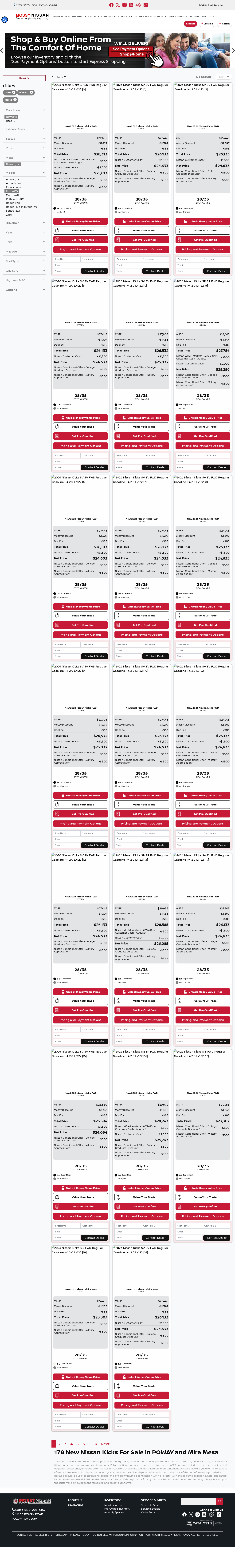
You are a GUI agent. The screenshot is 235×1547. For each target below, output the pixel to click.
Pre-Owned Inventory (117, 1508)
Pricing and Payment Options (80, 249)
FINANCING (75, 1505)
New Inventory (113, 1505)
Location (208, 23)
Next (105, 1444)
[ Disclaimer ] (217, 64)
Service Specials (150, 1508)
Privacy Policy (80, 1534)
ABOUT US (75, 1500)
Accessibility (44, 1534)
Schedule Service (151, 1505)
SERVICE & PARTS (153, 1500)
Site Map (61, 1534)
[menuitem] (25, 117)
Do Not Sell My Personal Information (118, 1534)
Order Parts (148, 1512)
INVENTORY (112, 1500)
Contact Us (24, 1534)
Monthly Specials (114, 1512)
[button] (4, 19)
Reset (23, 78)
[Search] (219, 1501)
